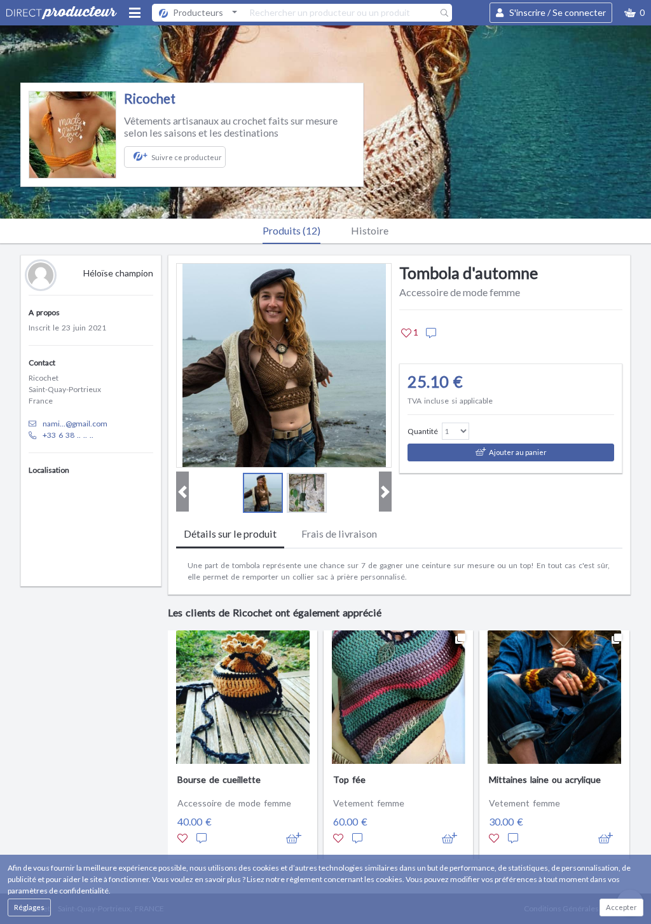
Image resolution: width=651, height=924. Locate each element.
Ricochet (149, 98)
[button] (634, 13)
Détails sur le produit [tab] (230, 533)
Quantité (423, 431)
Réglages (29, 907)
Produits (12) (291, 230)
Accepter (621, 907)
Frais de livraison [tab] (339, 533)
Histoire (369, 230)
